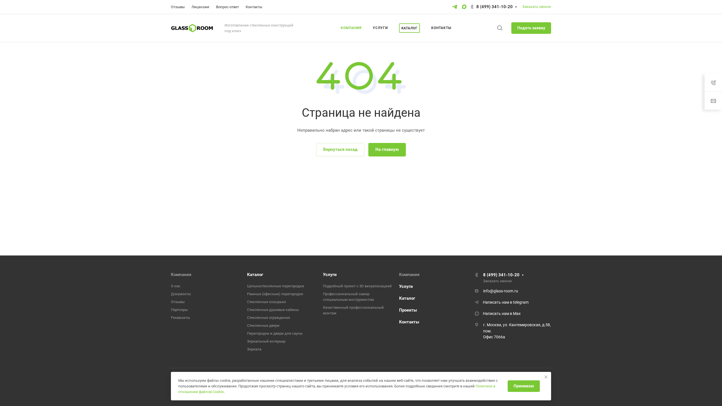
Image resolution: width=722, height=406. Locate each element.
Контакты (409, 322)
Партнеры (179, 310)
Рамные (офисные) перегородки (275, 294)
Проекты (408, 310)
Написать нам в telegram (506, 302)
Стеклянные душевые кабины (273, 310)
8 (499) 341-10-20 (494, 6)
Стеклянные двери (263, 325)
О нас (175, 286)
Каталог (255, 274)
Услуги (330, 274)
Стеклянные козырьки (266, 302)
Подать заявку (531, 28)
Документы (181, 294)
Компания (181, 274)
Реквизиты (180, 317)
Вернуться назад (340, 149)
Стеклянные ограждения (268, 317)
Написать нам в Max (502, 313)
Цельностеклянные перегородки (275, 286)
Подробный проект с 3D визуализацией (357, 286)
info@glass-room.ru (500, 291)
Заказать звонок (536, 7)
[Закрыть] (546, 377)
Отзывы (178, 302)
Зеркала (254, 349)
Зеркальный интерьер (266, 341)
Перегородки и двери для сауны (275, 333)
